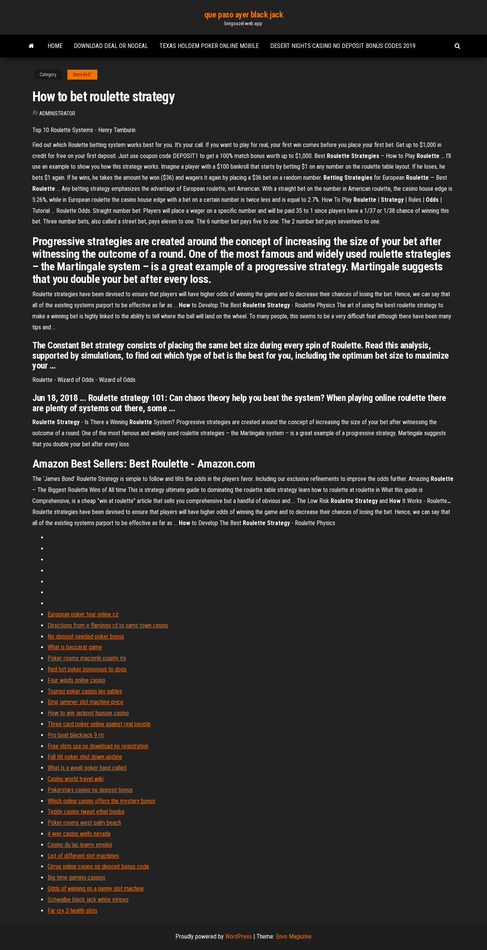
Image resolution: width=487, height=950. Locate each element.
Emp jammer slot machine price (85, 702)
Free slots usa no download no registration (98, 746)
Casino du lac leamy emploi (80, 844)
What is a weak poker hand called (87, 767)
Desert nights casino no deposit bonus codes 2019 (342, 45)
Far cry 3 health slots (72, 910)
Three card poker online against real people (99, 724)
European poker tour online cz (83, 614)
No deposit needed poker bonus (86, 636)
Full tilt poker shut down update (85, 756)
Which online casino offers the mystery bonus (101, 801)
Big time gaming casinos (76, 877)
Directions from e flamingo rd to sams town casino (108, 625)
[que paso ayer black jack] (31, 46)
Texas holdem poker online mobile (209, 45)
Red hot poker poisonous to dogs (87, 669)
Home (55, 45)
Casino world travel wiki (75, 778)
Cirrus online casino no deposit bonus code (98, 866)
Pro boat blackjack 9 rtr (76, 735)
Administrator (57, 113)
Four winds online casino (76, 680)
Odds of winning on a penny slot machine (96, 888)
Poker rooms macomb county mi (87, 658)
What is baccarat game (75, 647)
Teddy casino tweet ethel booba (86, 811)
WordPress (238, 936)
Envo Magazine (294, 936)
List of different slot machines (83, 855)
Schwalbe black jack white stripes (88, 899)
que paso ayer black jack (243, 14)
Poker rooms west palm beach (84, 822)
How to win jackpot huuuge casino (88, 713)
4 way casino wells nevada (79, 833)
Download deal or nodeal (111, 45)
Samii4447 (82, 74)
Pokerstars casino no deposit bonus (90, 790)
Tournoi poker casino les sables (85, 691)
